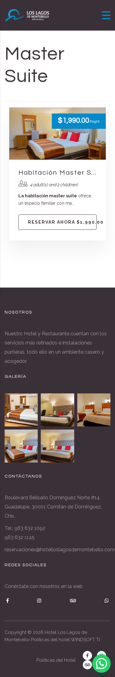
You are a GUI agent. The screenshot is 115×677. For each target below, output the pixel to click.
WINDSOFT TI (85, 639)
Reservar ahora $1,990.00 (62, 222)
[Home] (28, 15)
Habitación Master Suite (57, 172)
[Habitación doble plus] (94, 409)
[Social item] (87, 655)
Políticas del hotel (50, 639)
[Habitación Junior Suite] (57, 409)
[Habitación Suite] (57, 446)
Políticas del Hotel (56, 660)
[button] (101, 663)
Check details (58, 133)
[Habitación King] (21, 409)
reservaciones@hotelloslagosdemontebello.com (60, 549)
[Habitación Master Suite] (21, 446)
